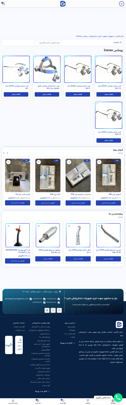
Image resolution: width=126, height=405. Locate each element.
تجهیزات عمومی (108, 36)
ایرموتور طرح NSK (115, 194)
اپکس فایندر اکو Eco (23, 194)
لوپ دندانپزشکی (95, 36)
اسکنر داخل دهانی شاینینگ (40, 382)
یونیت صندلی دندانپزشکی (41, 327)
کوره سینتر (46, 385)
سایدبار (116, 43)
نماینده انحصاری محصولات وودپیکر (40, 354)
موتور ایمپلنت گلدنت (42, 368)
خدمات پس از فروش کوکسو (40, 365)
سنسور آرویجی (45, 334)
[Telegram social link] (47, 310)
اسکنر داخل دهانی (43, 378)
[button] (108, 203)
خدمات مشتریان (19, 323)
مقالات (72, 337)
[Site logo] (63, 4)
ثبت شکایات (20, 330)
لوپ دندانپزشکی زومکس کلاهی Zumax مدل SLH (48, 87)
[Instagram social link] (59, 310)
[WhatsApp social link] (53, 310)
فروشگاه (72, 330)
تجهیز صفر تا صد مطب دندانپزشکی (42, 345)
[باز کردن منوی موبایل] (121, 3)
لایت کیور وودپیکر (43, 340)
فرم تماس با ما (70, 334)
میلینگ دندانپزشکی (43, 375)
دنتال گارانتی (119, 36)
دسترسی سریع (70, 323)
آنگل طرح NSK (55, 194)
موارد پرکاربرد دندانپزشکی (41, 323)
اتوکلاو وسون (45, 350)
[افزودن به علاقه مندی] (97, 57)
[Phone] (118, 397)
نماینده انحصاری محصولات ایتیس (40, 360)
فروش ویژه (71, 327)
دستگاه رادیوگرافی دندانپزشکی (39, 330)
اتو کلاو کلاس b (44, 337)
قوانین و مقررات (19, 327)
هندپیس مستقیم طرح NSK (81, 194)
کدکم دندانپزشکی (44, 371)
